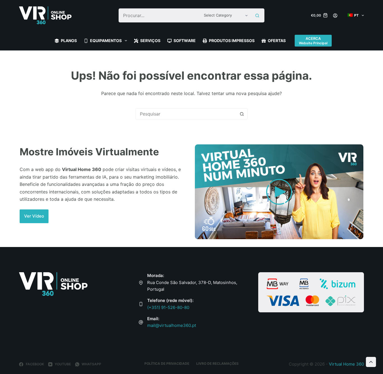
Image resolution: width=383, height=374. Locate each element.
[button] (34, 216)
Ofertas (277, 40)
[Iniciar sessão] (335, 15)
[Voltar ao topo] (371, 362)
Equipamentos (106, 40)
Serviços (150, 40)
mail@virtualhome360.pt (171, 325)
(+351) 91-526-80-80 (168, 307)
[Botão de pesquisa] (257, 15)
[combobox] (159, 15)
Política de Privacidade (166, 363)
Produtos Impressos (232, 40)
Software (185, 40)
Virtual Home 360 (346, 364)
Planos (69, 40)
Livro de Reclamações (217, 363)
